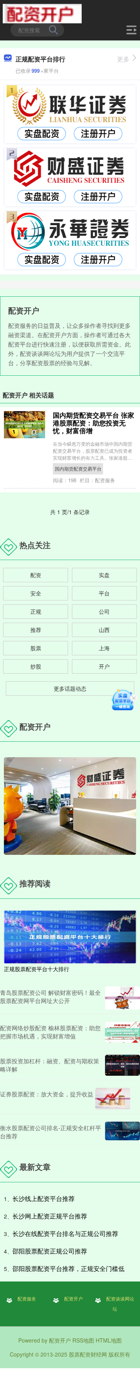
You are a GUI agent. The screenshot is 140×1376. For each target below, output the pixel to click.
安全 (35, 593)
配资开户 (73, 1298)
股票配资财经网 (88, 1354)
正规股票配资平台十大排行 (36, 969)
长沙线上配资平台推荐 (43, 1198)
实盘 (104, 575)
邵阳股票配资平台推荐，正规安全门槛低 (68, 1268)
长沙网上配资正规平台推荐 (49, 1215)
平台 (104, 593)
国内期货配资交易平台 (78, 468)
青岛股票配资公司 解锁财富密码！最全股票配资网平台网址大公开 (50, 996)
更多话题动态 (70, 688)
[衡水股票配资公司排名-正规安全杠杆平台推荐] (122, 1132)
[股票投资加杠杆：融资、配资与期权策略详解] (122, 1065)
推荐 (35, 630)
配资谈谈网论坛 (120, 1303)
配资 (35, 575)
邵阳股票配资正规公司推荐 (49, 1250)
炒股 (35, 666)
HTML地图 (109, 1340)
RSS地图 (83, 1340)
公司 (104, 611)
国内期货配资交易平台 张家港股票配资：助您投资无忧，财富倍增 (93, 422)
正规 (35, 611)
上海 (104, 648)
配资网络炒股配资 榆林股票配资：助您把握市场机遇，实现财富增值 (50, 1032)
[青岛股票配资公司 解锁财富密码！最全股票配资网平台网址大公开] (122, 998)
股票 (35, 648)
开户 (104, 666)
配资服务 (27, 1298)
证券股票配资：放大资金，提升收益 (46, 1094)
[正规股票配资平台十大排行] (70, 936)
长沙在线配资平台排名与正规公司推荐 (65, 1233)
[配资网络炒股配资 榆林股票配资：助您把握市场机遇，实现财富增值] (122, 1032)
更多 (123, 58)
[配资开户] (42, 13)
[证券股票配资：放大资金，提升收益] (112, 1099)
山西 (104, 630)
